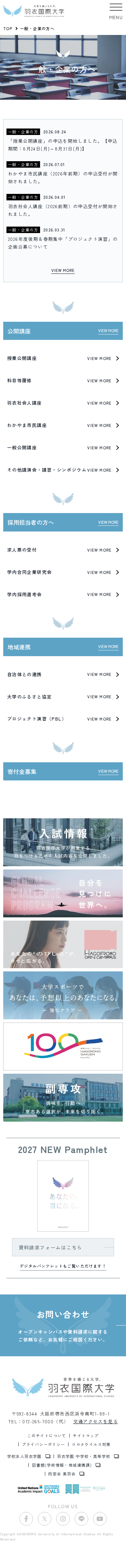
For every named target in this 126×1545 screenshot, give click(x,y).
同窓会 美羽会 (62, 1474)
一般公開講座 (59, 447)
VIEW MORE (63, 270)
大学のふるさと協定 (59, 696)
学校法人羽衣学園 (24, 1456)
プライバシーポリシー (43, 1444)
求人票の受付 (59, 549)
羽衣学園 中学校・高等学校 (83, 1456)
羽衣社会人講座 (59, 402)
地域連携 (63, 647)
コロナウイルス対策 (91, 1444)
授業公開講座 (59, 358)
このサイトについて (46, 1436)
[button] (116, 11)
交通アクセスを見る (95, 1421)
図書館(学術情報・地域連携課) (62, 1465)
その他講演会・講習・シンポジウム (59, 469)
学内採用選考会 (59, 594)
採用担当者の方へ (63, 522)
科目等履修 (59, 380)
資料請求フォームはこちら (50, 1247)
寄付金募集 (63, 771)
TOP (7, 28)
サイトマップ (86, 1436)
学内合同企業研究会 (59, 572)
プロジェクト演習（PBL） (59, 718)
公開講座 (63, 331)
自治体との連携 (59, 674)
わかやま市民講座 (59, 425)
